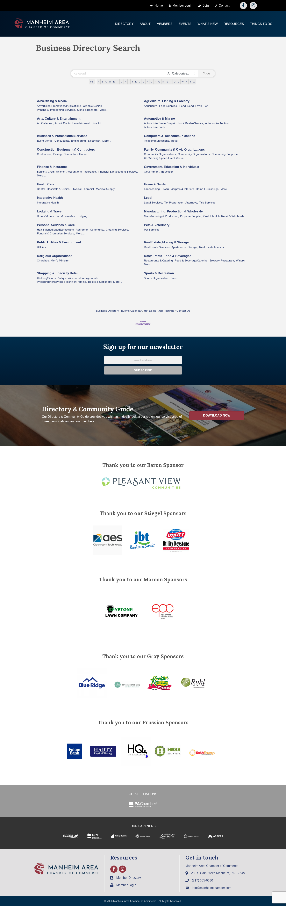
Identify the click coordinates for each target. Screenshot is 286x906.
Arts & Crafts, (63, 123)
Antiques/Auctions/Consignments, (78, 278)
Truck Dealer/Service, (190, 123)
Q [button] (159, 82)
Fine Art (96, 123)
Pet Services (151, 229)
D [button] (110, 82)
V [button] (178, 82)
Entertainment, (81, 123)
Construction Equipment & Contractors (66, 149)
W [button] (182, 82)
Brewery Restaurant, (222, 260)
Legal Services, (153, 202)
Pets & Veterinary (156, 225)
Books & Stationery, (100, 281)
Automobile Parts (154, 127)
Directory (124, 23)
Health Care (45, 184)
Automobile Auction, (217, 123)
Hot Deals (150, 310)
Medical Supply (105, 189)
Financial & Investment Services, (118, 171)
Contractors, (44, 154)
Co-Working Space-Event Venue (164, 158)
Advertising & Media (52, 101)
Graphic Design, (93, 105)
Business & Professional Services (62, 136)
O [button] (151, 82)
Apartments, (178, 247)
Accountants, (74, 171)
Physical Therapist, (83, 189)
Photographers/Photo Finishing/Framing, (62, 281)
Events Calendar (131, 310)
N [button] (147, 82)
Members (165, 23)
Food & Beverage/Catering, (191, 260)
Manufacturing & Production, (161, 216)
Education (167, 171)
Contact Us (183, 310)
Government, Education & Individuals (171, 166)
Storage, (193, 247)
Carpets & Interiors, (183, 189)
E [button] (114, 82)
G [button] (121, 82)
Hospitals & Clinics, (58, 189)
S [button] (167, 82)
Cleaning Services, (117, 229)
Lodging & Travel (49, 211)
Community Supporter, (225, 154)
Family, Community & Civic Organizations (174, 149)
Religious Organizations (54, 256)
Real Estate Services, (157, 247)
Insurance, (90, 171)
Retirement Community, (90, 229)
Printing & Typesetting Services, (56, 109)
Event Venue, (45, 140)
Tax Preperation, (174, 202)
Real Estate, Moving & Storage (166, 242)
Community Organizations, (160, 154)
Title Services (207, 202)
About (145, 23)
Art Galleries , (45, 123)
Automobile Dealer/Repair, (160, 123)
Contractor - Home (75, 154)
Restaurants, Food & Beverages (167, 256)
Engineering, (79, 140)
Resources (234, 23)
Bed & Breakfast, (66, 216)
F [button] (117, 82)
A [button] (98, 82)
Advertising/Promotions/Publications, (59, 105)
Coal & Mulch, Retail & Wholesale (223, 216)
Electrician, (94, 140)
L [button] (139, 82)
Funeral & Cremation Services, (56, 233)
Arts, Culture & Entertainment (58, 118)
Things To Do (261, 23)
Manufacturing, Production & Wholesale (173, 211)
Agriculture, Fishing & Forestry (166, 101)
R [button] (163, 82)
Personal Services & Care (56, 225)
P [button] (155, 82)
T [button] (171, 82)
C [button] (106, 82)
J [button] (132, 82)
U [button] (174, 82)
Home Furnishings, (207, 189)
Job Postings (166, 310)
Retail (174, 140)
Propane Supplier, (191, 216)
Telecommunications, (157, 140)
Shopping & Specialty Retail (57, 273)
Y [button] (190, 82)
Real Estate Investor (211, 247)
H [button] (125, 82)
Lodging (82, 216)
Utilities (41, 247)
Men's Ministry (59, 260)
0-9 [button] (91, 82)
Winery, (240, 260)
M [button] (143, 82)
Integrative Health (50, 197)
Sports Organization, (156, 278)
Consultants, (62, 140)
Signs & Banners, (87, 109)
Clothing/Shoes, (46, 278)
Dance (174, 278)
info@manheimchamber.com (211, 887)
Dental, (41, 189)
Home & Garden (156, 184)
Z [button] (194, 82)
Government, (152, 171)
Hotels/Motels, (45, 216)
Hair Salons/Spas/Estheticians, (56, 229)
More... (103, 109)
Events (185, 23)
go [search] (208, 73)
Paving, (57, 154)
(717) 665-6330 (202, 880)
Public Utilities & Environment (59, 242)
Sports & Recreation (159, 273)
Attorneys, (191, 202)
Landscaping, (152, 189)
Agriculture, (151, 105)
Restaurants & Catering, (159, 260)
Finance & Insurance (52, 166)
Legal (148, 197)
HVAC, (166, 189)
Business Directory (107, 310)
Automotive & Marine (159, 118)
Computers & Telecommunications (169, 136)
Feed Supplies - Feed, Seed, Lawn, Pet (183, 105)
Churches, (43, 260)
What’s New (207, 23)
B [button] (102, 82)
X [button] (186, 82)
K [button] (136, 82)
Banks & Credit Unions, (51, 171)
